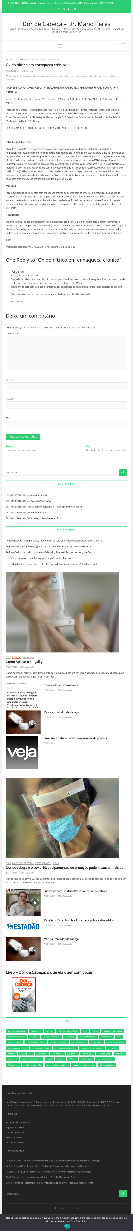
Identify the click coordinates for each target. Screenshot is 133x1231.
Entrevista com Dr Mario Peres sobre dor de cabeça (75, 891)
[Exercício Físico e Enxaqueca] (23, 695)
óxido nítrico (103, 76)
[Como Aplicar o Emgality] (66, 612)
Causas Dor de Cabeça (23, 863)
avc (84, 1030)
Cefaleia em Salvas (37, 494)
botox (95, 1030)
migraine (73, 1053)
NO (95, 76)
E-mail (10, 399)
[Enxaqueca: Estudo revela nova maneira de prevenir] (23, 752)
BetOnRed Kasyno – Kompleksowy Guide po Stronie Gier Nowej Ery (42, 558)
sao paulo (12, 1059)
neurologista (87, 76)
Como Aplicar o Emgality (24, 661)
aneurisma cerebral (16, 1030)
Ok (67, 1226)
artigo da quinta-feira (67, 1030)
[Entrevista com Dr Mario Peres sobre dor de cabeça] (23, 902)
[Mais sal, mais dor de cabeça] (23, 722)
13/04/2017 (50, 925)
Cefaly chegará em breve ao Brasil (45, 518)
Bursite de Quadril (15, 1142)
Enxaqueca (52, 59)
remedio (119, 1053)
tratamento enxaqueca (57, 1064)
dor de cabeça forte (35, 1042)
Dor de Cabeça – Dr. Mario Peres (66, 23)
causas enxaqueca (16, 1036)
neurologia (87, 1053)
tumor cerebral (107, 1064)
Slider (56, 863)
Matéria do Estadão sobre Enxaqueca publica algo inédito (79, 920)
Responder (16, 301)
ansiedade (36, 1030)
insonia (11, 1053)
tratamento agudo (33, 1064)
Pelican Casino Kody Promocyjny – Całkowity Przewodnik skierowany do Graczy (48, 546)
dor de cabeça (23, 76)
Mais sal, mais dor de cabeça (61, 712)
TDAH (72, 1059)
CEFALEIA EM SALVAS (39, 500)
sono (49, 1059)
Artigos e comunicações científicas (25, 59)
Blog (8, 657)
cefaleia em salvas (51, 1036)
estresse (112, 1048)
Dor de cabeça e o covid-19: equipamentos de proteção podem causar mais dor (65, 867)
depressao (106, 1036)
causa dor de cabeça (113, 1030)
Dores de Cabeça (43, 863)
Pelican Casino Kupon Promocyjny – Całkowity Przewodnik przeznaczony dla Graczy (50, 552)
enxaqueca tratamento (65, 1048)
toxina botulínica (105, 1059)
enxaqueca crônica (48, 76)
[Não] (129, 1222)
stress (60, 1059)
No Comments (28, 667)
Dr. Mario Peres (14, 494)
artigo (49, 1030)
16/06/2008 (13, 71)
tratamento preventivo (83, 1064)
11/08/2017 (50, 896)
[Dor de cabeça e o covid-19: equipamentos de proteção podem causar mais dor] (66, 818)
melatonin (42, 1053)
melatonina (58, 1053)
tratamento (13, 1064)
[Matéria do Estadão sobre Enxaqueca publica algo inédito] (23, 926)
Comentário (13, 333)
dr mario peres (78, 1042)
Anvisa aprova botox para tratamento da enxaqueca (54, 506)
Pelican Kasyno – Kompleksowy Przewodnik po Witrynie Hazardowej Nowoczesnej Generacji (55, 540)
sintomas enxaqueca (32, 1059)
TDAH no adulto (14, 1137)
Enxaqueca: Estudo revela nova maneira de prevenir (75, 738)
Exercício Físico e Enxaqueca (61, 685)
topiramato (86, 1059)
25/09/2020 (12, 667)
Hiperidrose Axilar (15, 1127)
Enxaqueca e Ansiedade (17, 1122)
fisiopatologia (64, 76)
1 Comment (29, 71)
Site (8, 417)
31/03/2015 (50, 717)
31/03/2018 (50, 690)
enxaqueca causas (116, 1042)
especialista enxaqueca (92, 1048)
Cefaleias (16, 657)
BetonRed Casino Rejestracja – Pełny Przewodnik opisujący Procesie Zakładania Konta (52, 563)
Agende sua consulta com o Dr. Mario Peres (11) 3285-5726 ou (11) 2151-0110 (76, 3)
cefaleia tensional (88, 1036)
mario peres (75, 76)
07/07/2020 (12, 873)
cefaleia (12, 76)
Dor (119, 1036)
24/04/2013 (50, 743)
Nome (10, 380)
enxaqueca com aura (17, 1048)
